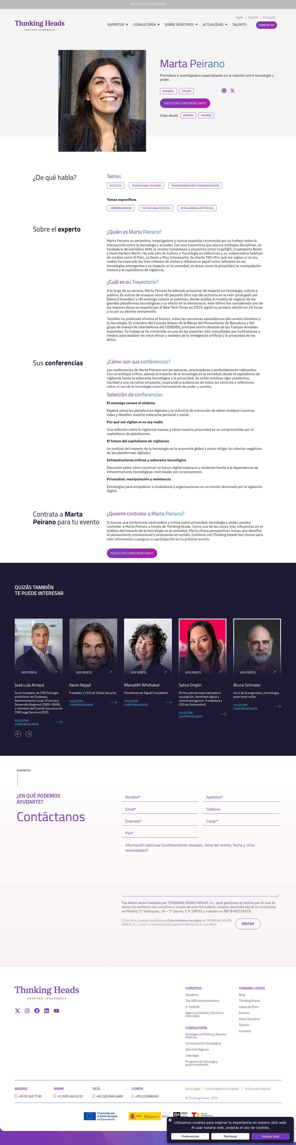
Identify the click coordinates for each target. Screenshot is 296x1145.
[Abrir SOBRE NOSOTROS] (196, 24)
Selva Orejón (190, 685)
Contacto (245, 1031)
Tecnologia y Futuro (146, 185)
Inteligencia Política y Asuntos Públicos (206, 1035)
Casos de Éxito (249, 1007)
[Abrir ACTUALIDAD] (226, 24)
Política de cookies (257, 1089)
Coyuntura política (156, 208)
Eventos (244, 1013)
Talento (244, 1025)
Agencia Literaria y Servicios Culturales (204, 1014)
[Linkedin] (46, 1010)
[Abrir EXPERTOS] (127, 24)
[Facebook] (37, 1010)
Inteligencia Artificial (197, 208)
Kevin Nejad (80, 685)
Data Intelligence (197, 1049)
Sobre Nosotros (249, 1019)
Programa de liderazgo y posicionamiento (201, 1063)
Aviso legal (193, 1089)
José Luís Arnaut (29, 685)
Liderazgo (192, 1055)
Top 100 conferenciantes (202, 1001)
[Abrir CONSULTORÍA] (158, 24)
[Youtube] (56, 1010)
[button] (18, 734)
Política (116, 185)
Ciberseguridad (121, 208)
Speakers (191, 995)
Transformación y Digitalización (195, 185)
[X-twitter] (17, 1010)
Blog (242, 995)
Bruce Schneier (247, 685)
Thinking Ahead (249, 1001)
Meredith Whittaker (142, 685)
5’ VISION (192, 1007)
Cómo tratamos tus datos (185, 920)
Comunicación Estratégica (203, 1043)
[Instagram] (27, 1010)
